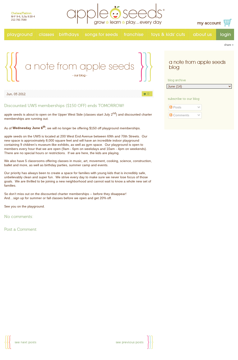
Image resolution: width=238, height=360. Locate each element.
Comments (180, 115)
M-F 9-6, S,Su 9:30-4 (23, 16)
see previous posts (129, 342)
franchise (134, 34)
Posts (176, 107)
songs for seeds (101, 34)
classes (46, 34)
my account (209, 23)
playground (20, 34)
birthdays (69, 34)
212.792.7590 (18, 19)
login (225, 34)
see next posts (25, 342)
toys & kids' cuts (168, 34)
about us (202, 34)
